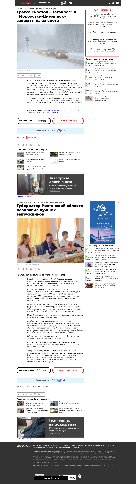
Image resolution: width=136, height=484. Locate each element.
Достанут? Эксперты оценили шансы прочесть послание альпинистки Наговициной (107, 63)
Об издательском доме (41, 445)
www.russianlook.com (24, 70)
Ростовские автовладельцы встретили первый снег (35, 153)
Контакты (111, 445)
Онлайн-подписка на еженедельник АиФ (92, 445)
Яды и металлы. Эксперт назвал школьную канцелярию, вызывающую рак (105, 98)
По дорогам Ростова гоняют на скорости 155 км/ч (69, 153)
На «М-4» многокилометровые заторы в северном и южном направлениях (53, 111)
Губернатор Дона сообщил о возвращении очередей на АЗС (69, 402)
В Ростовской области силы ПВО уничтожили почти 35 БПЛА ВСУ (102, 50)
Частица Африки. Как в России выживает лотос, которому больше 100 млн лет (106, 278)
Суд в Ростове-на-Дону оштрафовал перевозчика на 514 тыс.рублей (102, 33)
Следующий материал (51, 478)
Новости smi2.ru (24, 196)
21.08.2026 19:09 (22, 202)
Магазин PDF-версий (68, 445)
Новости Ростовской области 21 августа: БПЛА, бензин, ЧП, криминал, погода (102, 16)
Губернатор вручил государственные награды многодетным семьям (34, 403)
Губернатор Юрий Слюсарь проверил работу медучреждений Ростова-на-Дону (37, 410)
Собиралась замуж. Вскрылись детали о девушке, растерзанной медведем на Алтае (105, 257)
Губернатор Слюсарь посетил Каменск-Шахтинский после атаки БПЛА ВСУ (70, 410)
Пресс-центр (55, 445)
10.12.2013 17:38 (21, 8)
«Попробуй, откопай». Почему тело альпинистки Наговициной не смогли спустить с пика (106, 264)
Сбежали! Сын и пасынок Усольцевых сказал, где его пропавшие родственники (107, 77)
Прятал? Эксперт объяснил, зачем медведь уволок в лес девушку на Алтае (106, 70)
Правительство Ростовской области (29, 264)
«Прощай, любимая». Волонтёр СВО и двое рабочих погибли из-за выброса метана (102, 24)
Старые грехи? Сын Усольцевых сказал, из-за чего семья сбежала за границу (106, 84)
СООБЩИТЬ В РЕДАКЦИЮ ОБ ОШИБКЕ (67, 447)
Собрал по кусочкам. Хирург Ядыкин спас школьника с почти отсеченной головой (107, 250)
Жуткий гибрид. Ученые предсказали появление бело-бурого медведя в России (107, 91)
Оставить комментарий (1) (68, 121)
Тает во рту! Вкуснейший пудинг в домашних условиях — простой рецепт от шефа (106, 285)
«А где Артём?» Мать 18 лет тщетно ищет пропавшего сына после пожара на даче (106, 271)
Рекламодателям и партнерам (43, 447)
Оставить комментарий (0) (68, 370)
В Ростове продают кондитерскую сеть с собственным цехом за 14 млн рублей (102, 41)
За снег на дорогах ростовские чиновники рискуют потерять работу (36, 167)
